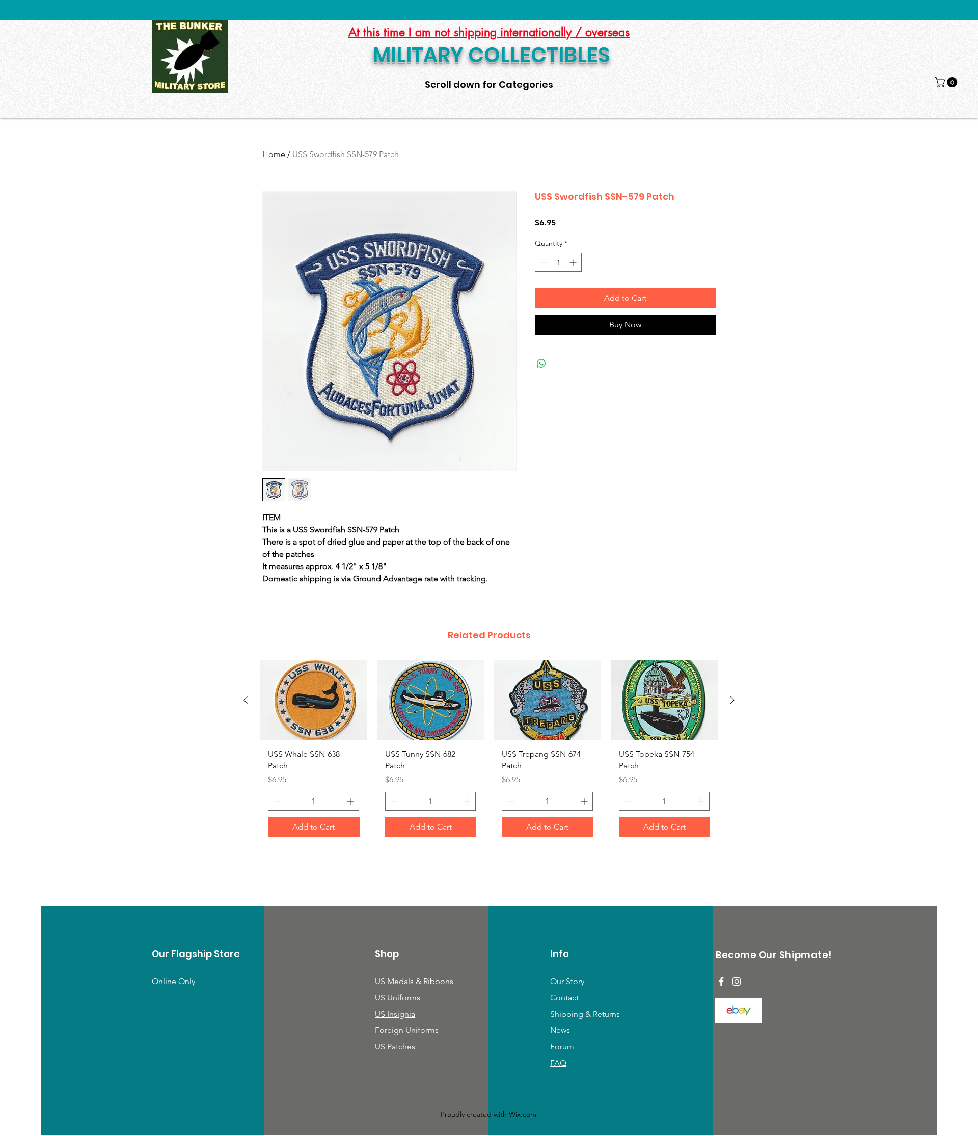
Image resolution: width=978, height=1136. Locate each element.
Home (273, 154)
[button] (947, 82)
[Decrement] (542, 262)
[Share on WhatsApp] (541, 363)
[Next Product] (732, 700)
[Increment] (573, 262)
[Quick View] (313, 700)
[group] (489, 752)
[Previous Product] (245, 700)
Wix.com (522, 1114)
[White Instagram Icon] (736, 981)
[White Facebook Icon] (721, 981)
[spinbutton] (558, 262)
